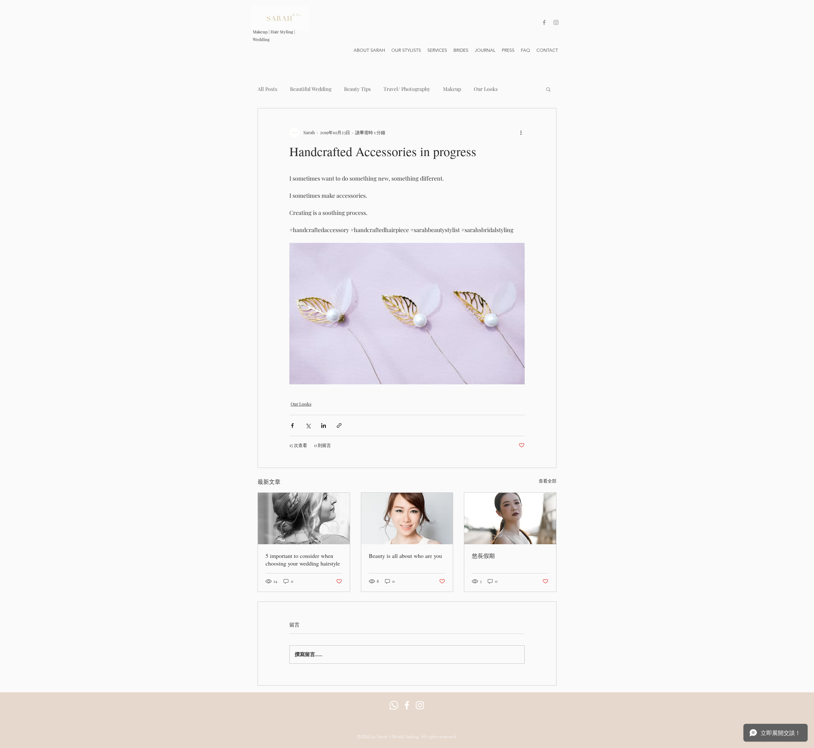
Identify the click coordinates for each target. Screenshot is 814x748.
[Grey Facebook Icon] (544, 22)
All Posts (267, 89)
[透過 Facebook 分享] (292, 425)
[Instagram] (419, 705)
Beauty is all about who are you (405, 555)
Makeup (452, 89)
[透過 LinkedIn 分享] (324, 425)
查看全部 (547, 481)
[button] (548, 89)
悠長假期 (483, 555)
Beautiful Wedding (310, 89)
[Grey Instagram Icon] (556, 22)
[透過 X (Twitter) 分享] (308, 425)
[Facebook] (406, 705)
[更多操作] (521, 132)
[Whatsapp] (393, 705)
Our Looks (486, 89)
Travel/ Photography (406, 89)
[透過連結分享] (339, 425)
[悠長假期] (510, 518)
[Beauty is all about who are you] (407, 518)
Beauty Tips (357, 89)
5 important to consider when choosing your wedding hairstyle (303, 559)
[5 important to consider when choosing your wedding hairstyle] (304, 518)
